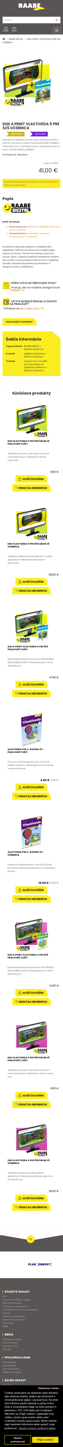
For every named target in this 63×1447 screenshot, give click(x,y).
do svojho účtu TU (32, 308)
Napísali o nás (10, 1346)
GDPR (5, 1326)
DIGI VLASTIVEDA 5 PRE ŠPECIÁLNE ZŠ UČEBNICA (28, 545)
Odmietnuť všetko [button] (48, 1388)
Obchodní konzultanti (14, 1316)
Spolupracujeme (11, 1368)
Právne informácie (12, 1303)
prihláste (53, 181)
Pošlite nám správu (12, 1372)
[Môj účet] (5, 29)
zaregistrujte (17, 185)
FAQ (4, 1296)
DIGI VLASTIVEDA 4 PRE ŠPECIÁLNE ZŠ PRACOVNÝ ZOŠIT (29, 1059)
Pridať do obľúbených (32, 487)
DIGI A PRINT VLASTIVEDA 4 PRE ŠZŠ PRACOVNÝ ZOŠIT (28, 956)
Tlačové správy (10, 1342)
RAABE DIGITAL (16, 39)
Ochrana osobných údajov (17, 1299)
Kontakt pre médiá (12, 1339)
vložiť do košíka (33, 478)
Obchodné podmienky (19, 321)
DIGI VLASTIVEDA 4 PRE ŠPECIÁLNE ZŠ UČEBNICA (29, 1162)
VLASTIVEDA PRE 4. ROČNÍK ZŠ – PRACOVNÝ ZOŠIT (26, 751)
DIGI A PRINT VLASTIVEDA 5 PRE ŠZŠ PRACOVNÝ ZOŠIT (28, 648)
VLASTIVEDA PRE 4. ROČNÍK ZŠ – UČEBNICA (26, 853)
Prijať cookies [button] (45, 1440)
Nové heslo (8, 1323)
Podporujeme (9, 1362)
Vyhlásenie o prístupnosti (15, 1306)
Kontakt (6, 1313)
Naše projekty (9, 1365)
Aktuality (7, 1349)
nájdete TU (17, 290)
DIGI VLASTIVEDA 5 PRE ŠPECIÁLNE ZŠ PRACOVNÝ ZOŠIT (28, 442)
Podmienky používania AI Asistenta (20, 1309)
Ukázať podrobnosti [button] (18, 1440)
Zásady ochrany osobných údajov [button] (37, 1428)
